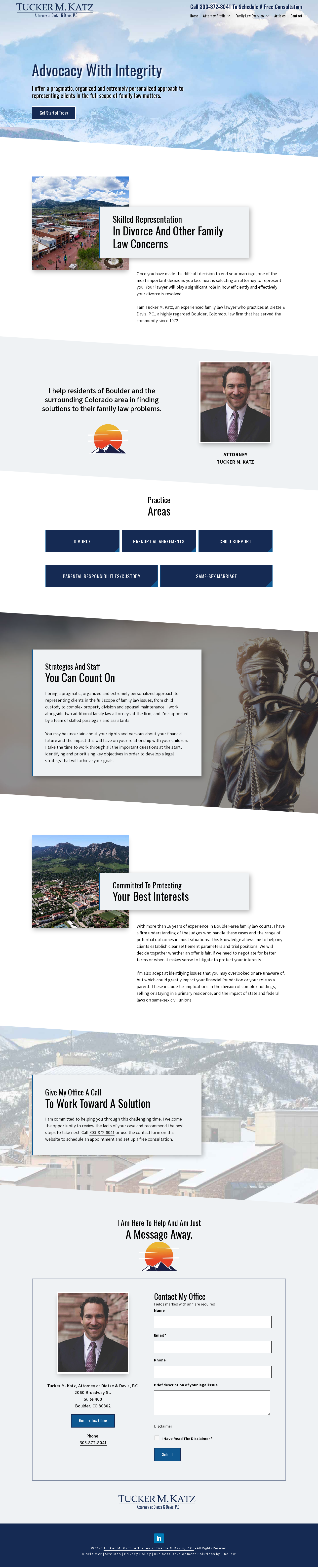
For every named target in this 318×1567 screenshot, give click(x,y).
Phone (160, 1360)
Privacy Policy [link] (137, 1554)
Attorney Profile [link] (214, 15)
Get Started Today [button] (54, 113)
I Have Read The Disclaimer (186, 1438)
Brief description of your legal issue (186, 1385)
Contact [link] (296, 15)
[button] (159, 1538)
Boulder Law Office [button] (93, 1421)
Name (159, 1310)
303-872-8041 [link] (215, 6)
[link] (57, 10)
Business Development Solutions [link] (184, 1554)
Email (160, 1335)
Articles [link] (279, 15)
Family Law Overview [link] (250, 15)
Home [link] (194, 15)
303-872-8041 (102, 1132)
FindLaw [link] (228, 1554)
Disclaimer (163, 1426)
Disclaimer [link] (92, 1554)
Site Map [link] (113, 1554)
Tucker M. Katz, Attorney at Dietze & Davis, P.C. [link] (149, 1548)
